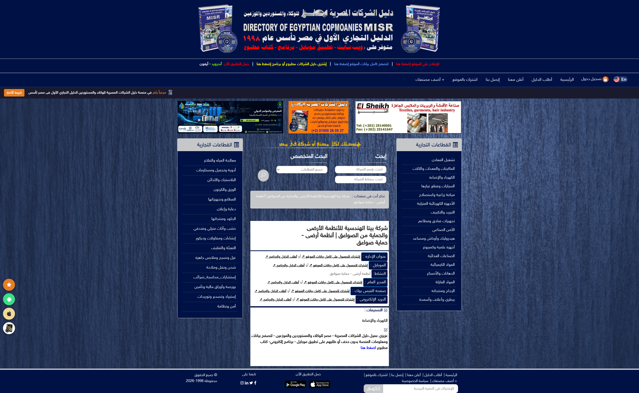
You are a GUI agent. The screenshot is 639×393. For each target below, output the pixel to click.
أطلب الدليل (542, 79)
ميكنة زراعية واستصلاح (437, 195)
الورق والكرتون (225, 190)
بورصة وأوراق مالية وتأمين (215, 287)
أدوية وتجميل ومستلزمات (216, 170)
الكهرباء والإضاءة (442, 177)
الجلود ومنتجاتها (223, 219)
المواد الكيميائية (443, 265)
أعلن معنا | (413, 375)
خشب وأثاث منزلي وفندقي (214, 228)
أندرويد (217, 64)
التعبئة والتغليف (223, 248)
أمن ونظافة (226, 306)
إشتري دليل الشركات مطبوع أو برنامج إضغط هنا (291, 64)
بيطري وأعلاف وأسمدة (437, 299)
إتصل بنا (493, 79)
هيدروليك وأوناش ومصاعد (434, 238)
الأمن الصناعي (443, 230)
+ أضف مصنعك (430, 79)
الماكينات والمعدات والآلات (434, 169)
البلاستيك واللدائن (221, 180)
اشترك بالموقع (465, 79)
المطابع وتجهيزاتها (222, 199)
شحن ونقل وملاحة (221, 267)
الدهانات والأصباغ (441, 273)
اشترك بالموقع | (375, 375)
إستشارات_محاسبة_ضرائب (214, 277)
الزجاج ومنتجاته (443, 291)
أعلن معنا (515, 79)
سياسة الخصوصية (415, 381)
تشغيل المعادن (443, 160)
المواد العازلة (445, 282)
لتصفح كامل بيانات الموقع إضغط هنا (360, 64)
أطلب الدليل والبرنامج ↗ (281, 257)
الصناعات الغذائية (441, 256)
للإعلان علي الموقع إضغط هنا (417, 64)
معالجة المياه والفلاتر (220, 160)
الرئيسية (567, 79)
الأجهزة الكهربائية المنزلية (436, 203)
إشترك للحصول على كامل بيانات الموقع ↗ (331, 257)
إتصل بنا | (396, 375)
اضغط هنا (368, 348)
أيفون (204, 64)
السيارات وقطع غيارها (438, 186)
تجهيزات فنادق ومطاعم (436, 221)
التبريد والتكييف (443, 212)
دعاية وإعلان (226, 209)
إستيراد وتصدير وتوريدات (216, 297)
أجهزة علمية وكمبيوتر (439, 247)
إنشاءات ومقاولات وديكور (216, 238)
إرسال (371, 389)
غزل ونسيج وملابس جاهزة (215, 258)
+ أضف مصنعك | (443, 381)
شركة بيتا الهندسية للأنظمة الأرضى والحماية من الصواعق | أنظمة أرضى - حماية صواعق (320, 199)
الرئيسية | (450, 375)
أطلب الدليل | (432, 375)
